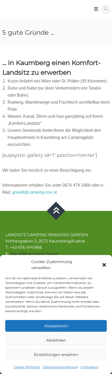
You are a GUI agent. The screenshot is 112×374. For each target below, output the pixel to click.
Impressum (89, 367)
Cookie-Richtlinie (27, 367)
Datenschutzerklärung (60, 367)
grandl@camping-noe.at (34, 192)
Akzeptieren (56, 325)
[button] (104, 265)
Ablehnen (56, 340)
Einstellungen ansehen (56, 354)
